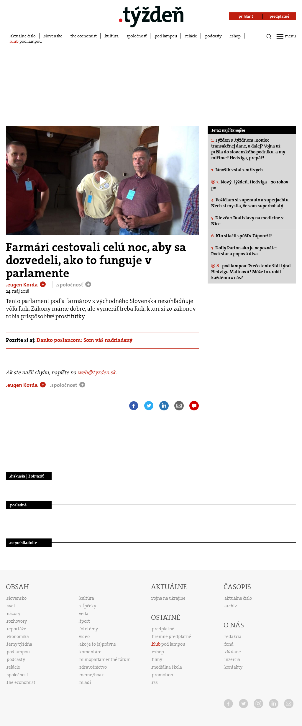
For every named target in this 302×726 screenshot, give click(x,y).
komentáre (90, 652)
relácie (191, 36)
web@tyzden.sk (97, 372)
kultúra (112, 36)
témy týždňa (19, 644)
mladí (85, 682)
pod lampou (166, 36)
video (84, 636)
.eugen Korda (22, 284)
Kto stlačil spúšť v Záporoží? (241, 236)
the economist (83, 36)
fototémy (88, 629)
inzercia (232, 659)
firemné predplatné (171, 636)
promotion (162, 675)
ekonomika (18, 636)
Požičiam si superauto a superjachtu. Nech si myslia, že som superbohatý (250, 203)
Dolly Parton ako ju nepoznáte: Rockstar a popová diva (244, 251)
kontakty (233, 667)
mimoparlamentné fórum (105, 659)
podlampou (18, 652)
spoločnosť (137, 36)
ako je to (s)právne (97, 644)
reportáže (16, 629)
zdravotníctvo (93, 667)
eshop (235, 36)
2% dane (232, 652)
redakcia (233, 636)
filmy (157, 659)
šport (84, 621)
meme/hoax (91, 675)
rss (155, 682)
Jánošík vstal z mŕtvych (237, 170)
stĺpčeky (87, 606)
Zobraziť (36, 476)
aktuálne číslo (23, 36)
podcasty (213, 36)
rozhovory (17, 621)
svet (11, 606)
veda (83, 613)
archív (230, 606)
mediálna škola (167, 667)
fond (229, 644)
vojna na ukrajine (169, 598)
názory (13, 613)
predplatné (163, 629)
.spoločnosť (70, 284)
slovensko (53, 36)
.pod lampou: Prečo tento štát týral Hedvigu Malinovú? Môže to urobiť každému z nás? (251, 272)
